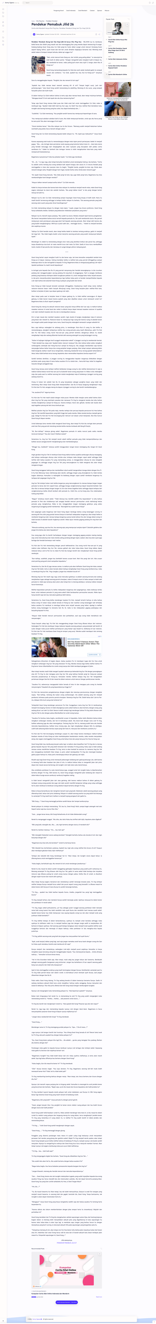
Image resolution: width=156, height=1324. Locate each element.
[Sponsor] (99, 10)
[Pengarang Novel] (59, 10)
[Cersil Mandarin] (82, 10)
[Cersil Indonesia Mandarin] (39, 1291)
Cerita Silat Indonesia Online (117, 59)
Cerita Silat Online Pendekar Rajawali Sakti (117, 67)
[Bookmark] (149, 2)
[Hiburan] (107, 10)
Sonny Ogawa (9, 3)
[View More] (67, 1302)
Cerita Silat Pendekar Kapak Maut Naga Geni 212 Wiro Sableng (117, 50)
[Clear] (51, 3)
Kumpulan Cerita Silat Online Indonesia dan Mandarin (50, 1294)
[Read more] (99, 1297)
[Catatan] (92, 10)
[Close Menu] (154, 1321)
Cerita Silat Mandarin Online (117, 74)
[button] (152, 2)
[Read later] (96, 34)
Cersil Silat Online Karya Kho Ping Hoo (117, 41)
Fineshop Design (66, 1319)
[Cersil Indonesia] (70, 10)
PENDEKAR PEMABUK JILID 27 (67, 1243)
